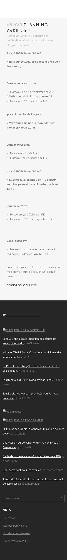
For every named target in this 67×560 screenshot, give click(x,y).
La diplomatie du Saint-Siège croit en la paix (28, 379)
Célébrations (31, 40)
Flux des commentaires (16, 533)
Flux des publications (15, 525)
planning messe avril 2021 (22, 285)
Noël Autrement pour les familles (22, 470)
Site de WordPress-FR (15, 541)
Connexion (9, 518)
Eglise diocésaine (28, 420)
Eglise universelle (29, 330)
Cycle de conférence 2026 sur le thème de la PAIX (32, 456)
